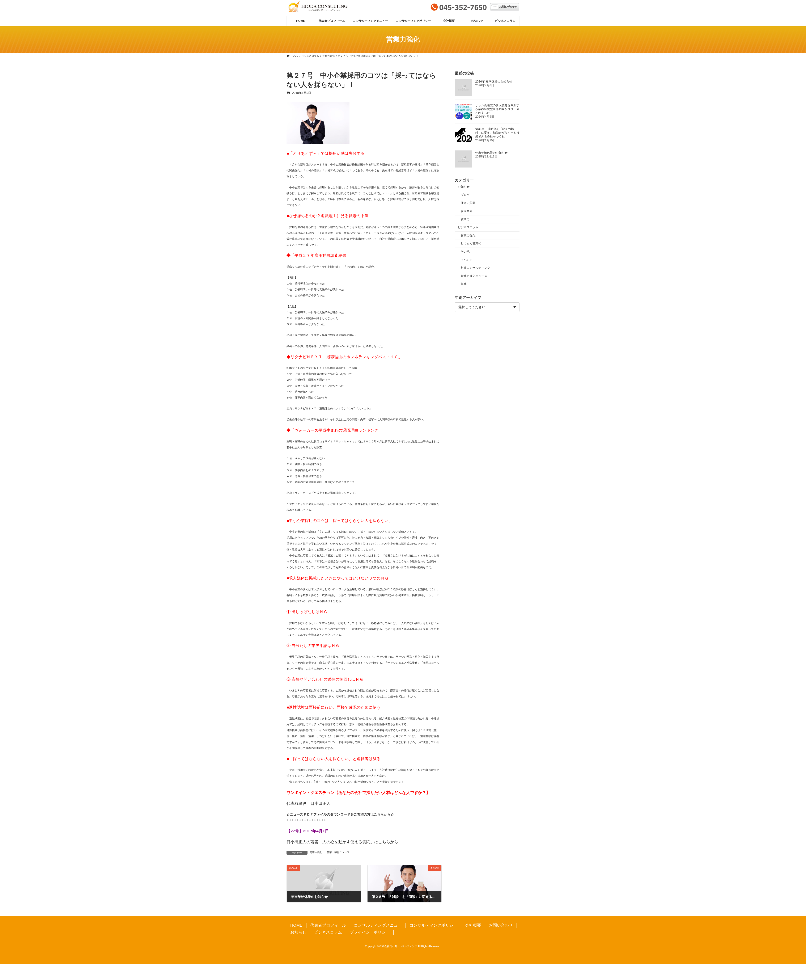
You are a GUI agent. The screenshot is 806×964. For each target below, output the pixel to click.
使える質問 (468, 203)
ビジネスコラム (468, 227)
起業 (464, 284)
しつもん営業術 (471, 243)
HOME (296, 925)
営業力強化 (316, 852)
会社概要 (473, 925)
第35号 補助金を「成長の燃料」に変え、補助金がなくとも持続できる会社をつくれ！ (497, 132)
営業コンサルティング (475, 267)
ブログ (465, 194)
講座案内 (466, 211)
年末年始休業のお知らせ (491, 152)
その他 (465, 251)
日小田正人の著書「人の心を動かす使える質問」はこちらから (342, 842)
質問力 (465, 219)
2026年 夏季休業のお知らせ (493, 81)
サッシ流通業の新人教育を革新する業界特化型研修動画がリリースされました (497, 109)
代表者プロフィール (328, 925)
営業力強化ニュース (338, 852)
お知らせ (464, 186)
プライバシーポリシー (370, 932)
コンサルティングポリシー (433, 925)
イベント (466, 259)
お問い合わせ (501, 925)
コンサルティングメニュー (378, 925)
